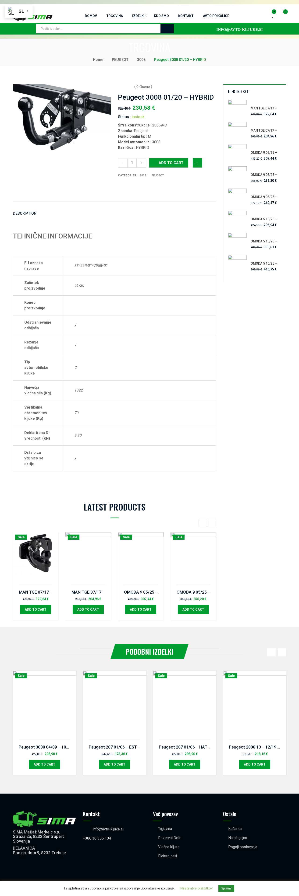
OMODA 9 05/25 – (141, 592)
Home (98, 59)
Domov (91, 16)
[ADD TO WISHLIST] (197, 163)
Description (24, 213)
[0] (281, 13)
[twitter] (126, 187)
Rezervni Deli (169, 838)
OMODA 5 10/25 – (264, 219)
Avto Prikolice (216, 16)
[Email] (160, 187)
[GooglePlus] (133, 187)
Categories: (127, 175)
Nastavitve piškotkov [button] (196, 888)
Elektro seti (167, 856)
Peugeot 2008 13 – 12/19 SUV (257, 747)
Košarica (235, 828)
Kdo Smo (161, 16)
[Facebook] (119, 187)
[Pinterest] (140, 187)
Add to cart (171, 163)
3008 (141, 59)
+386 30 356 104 (97, 838)
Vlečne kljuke (169, 847)
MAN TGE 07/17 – (35, 592)
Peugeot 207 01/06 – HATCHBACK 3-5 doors (201, 747)
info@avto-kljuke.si (108, 829)
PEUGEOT (120, 59)
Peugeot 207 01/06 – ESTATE (116, 747)
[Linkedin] (146, 187)
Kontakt (186, 16)
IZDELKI (138, 16)
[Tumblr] (153, 187)
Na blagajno (237, 838)
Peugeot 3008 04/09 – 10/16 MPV (50, 747)
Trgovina (114, 16)
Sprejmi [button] (226, 888)
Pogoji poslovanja (242, 847)
